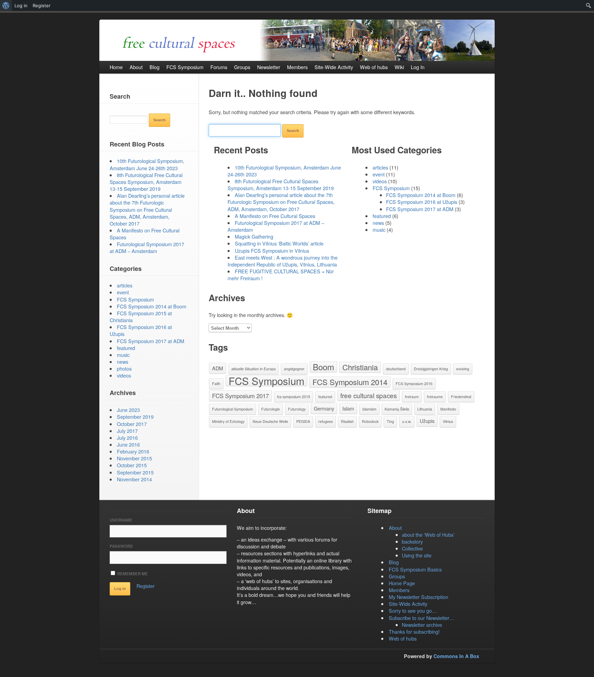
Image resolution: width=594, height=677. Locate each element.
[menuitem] (6, 5)
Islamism (369, 409)
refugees (325, 421)
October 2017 (132, 423)
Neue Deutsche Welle (270, 421)
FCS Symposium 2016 (414, 383)
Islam (348, 408)
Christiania (360, 367)
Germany (324, 408)
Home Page (402, 583)
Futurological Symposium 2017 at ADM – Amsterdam (276, 226)
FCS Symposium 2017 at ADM (419, 208)
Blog (394, 562)
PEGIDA (303, 421)
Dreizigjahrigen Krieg (431, 368)
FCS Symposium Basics (415, 569)
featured (382, 215)
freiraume (435, 396)
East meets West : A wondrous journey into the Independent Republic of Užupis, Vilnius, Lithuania (283, 261)
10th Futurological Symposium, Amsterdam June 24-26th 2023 (284, 171)
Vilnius (448, 421)
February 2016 (133, 451)
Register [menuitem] (42, 5)
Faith (216, 383)
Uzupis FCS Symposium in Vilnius (272, 250)
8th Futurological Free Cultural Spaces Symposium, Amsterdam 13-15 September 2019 (281, 184)
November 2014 (134, 479)
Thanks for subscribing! (414, 631)
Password (121, 546)
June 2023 (128, 409)
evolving (462, 368)
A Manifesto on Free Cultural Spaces (275, 215)
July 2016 (127, 437)
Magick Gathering (254, 236)
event (379, 174)
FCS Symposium (391, 188)
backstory (412, 541)
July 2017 (127, 430)
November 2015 (134, 458)
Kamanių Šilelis (397, 409)
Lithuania (424, 409)
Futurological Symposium (232, 409)
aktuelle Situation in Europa (253, 368)
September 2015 (135, 472)
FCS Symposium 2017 (240, 396)
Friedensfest (461, 396)
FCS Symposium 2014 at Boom (420, 194)
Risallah (347, 421)
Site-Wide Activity (408, 603)
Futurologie (270, 409)
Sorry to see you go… (413, 610)
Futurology (297, 409)
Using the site (416, 555)
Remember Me (132, 574)
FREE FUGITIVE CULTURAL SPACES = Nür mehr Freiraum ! (281, 274)
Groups (397, 576)
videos (380, 181)
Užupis (427, 420)
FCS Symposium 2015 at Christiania (141, 316)
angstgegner (294, 368)
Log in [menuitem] (21, 5)
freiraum (412, 396)
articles (380, 167)
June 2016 (128, 444)
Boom (323, 366)
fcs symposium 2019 (293, 396)
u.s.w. (406, 421)
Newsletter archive (422, 624)
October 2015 (132, 465)
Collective (412, 548)
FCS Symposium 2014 (349, 381)
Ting (390, 421)
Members (399, 589)
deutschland (396, 368)
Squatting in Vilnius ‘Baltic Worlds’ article (279, 243)
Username (121, 520)
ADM (217, 368)
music (379, 229)
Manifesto (448, 409)
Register (145, 585)
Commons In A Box (456, 656)
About (395, 527)
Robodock (370, 421)
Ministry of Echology (228, 421)
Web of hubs (403, 638)
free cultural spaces (368, 395)
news (378, 222)
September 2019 (135, 416)
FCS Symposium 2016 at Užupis (421, 201)
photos (124, 368)
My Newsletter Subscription (418, 596)
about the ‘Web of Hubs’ (428, 534)
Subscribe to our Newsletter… (421, 617)
